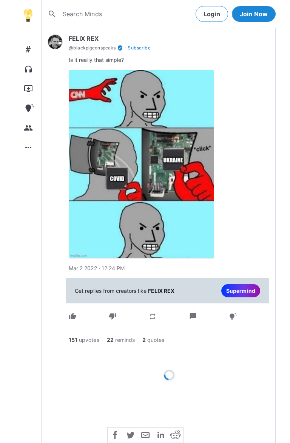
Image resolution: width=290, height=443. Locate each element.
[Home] (28, 14)
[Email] (145, 434)
